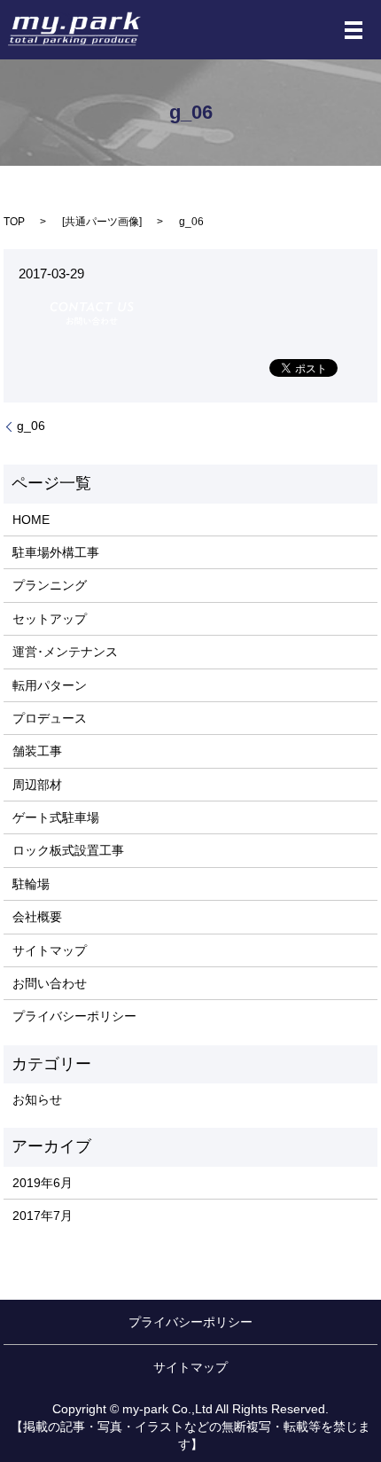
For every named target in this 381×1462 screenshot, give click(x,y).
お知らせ (37, 1099)
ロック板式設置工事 (68, 850)
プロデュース (49, 718)
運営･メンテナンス (65, 652)
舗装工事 (37, 751)
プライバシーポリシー (74, 1016)
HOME (31, 519)
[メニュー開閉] (353, 30)
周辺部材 (37, 785)
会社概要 (37, 917)
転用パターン (49, 685)
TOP (14, 221)
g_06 (31, 425)
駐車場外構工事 (55, 552)
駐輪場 (31, 884)
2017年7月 (42, 1215)
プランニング (49, 585)
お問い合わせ (49, 983)
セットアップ (49, 619)
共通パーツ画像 (102, 221)
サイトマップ (49, 950)
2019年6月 (42, 1183)
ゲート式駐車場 (55, 817)
